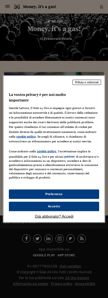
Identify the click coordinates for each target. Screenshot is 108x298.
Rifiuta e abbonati (87, 82)
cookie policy (26, 136)
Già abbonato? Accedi (54, 216)
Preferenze (54, 194)
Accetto (54, 206)
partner (69, 156)
